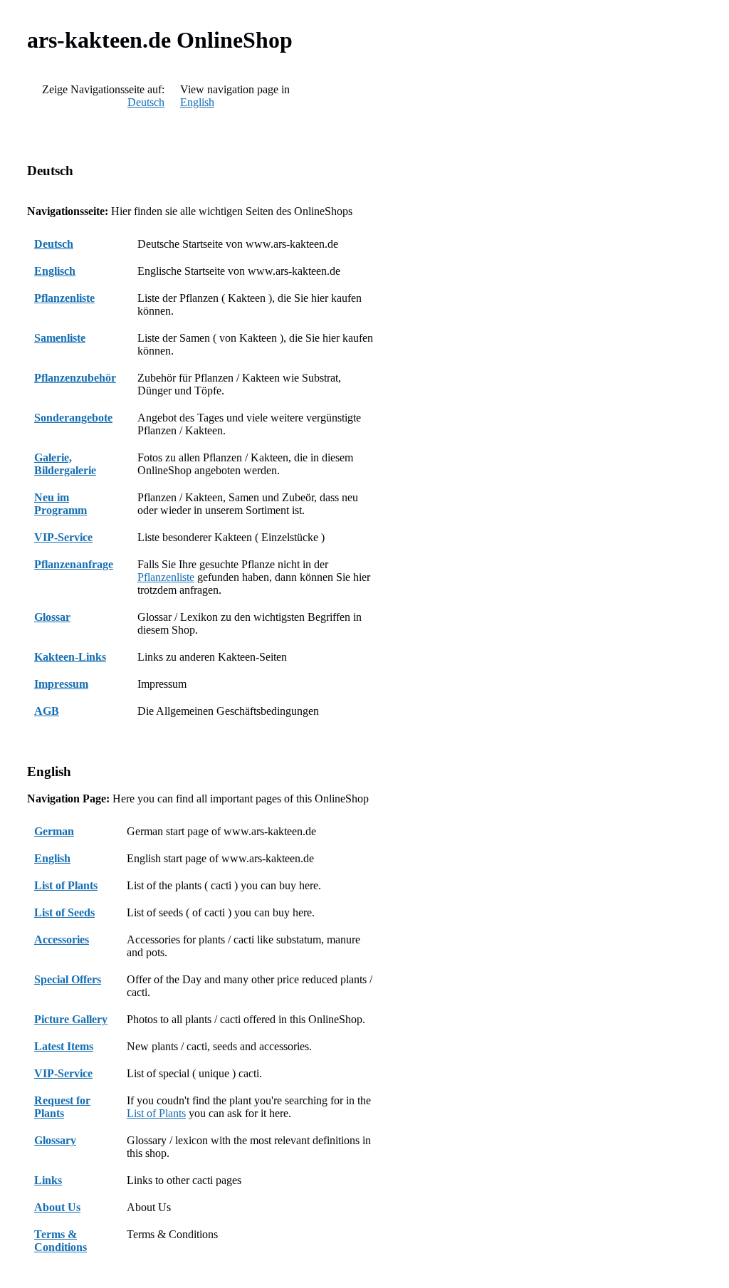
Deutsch (145, 102)
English (197, 102)
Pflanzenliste (165, 577)
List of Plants (156, 1113)
